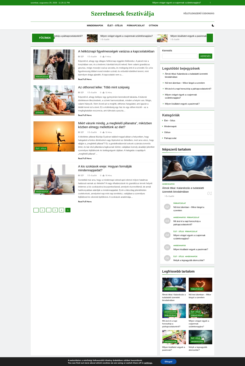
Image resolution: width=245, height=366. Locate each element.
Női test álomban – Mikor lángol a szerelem (185, 83)
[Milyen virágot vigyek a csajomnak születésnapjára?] (77, 39)
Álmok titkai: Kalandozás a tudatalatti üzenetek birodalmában (174, 297)
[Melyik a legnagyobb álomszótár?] (202, 39)
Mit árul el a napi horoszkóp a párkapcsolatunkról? (188, 88)
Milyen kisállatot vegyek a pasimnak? (174, 36)
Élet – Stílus (115, 25)
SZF (82, 56)
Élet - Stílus (41, 148)
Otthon (153, 25)
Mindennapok (95, 25)
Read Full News (85, 79)
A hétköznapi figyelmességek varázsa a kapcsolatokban (116, 51)
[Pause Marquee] (210, 38)
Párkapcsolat (136, 25)
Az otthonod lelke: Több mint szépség (103, 87)
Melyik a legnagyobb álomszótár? (188, 260)
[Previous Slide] (208, 2)
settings (148, 363)
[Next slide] (212, 2)
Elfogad (168, 361)
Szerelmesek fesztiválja (122, 13)
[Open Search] (208, 25)
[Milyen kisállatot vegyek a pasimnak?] (147, 39)
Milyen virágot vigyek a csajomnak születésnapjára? (176, 3)
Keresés (167, 50)
